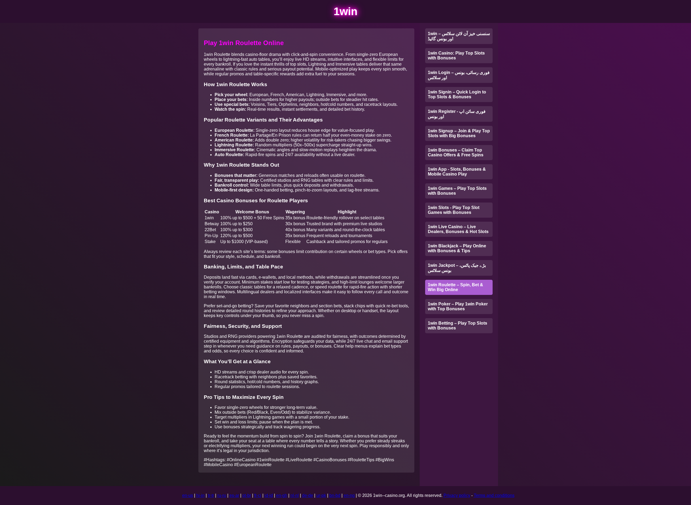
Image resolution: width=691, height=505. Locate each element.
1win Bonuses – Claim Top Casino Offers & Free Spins (455, 152)
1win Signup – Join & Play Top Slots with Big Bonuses (459, 133)
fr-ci (257, 495)
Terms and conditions (494, 495)
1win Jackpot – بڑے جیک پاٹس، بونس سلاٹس (457, 268)
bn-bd (334, 495)
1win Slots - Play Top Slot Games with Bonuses (453, 210)
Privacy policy (456, 495)
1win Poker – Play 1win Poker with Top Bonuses (458, 306)
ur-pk (321, 495)
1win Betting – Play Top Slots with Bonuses (457, 325)
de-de (307, 495)
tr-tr (211, 495)
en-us (187, 495)
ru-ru (221, 495)
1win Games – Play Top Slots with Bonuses (457, 191)
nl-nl (294, 495)
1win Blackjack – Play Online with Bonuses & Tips (457, 248)
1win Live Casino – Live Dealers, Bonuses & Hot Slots (458, 229)
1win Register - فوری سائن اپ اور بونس (457, 114)
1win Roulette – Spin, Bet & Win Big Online (455, 287)
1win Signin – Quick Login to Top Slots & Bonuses (457, 94)
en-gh (281, 495)
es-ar (234, 495)
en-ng (349, 495)
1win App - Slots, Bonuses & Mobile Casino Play (457, 171)
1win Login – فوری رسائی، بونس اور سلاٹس (459, 75)
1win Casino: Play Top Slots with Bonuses (456, 55)
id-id (269, 495)
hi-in (200, 495)
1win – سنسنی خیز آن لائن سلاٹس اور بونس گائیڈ (459, 36)
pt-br (246, 495)
